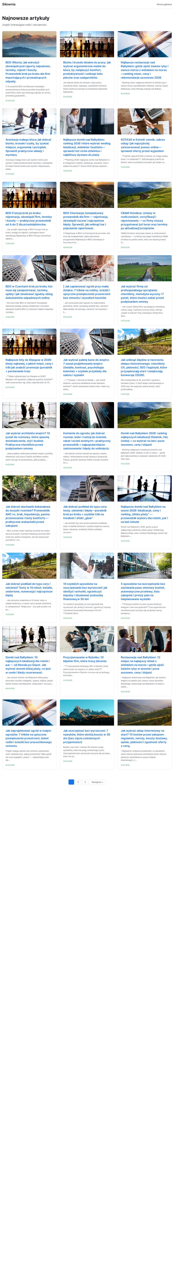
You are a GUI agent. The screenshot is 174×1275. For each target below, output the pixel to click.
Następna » (97, 782)
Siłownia (8, 4)
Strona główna (164, 4)
